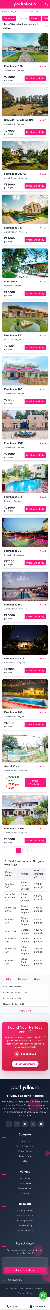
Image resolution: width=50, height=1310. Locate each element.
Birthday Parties (25, 1220)
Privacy (21, 1293)
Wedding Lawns (25, 1188)
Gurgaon (13, 11)
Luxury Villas (25, 1183)
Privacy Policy (25, 1151)
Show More (25, 1010)
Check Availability (35, 78)
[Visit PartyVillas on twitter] (25, 1124)
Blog (25, 1161)
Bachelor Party (25, 1225)
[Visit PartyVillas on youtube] (41, 1124)
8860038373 (28, 1053)
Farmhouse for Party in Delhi (15, 992)
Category (23, 18)
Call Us (14, 1306)
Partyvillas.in (19, 1288)
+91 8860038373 (14, 1280)
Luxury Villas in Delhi (12, 998)
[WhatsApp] (43, 1295)
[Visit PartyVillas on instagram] (17, 1124)
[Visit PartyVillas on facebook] (9, 1124)
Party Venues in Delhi (12, 986)
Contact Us (25, 1141)
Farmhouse (33, 11)
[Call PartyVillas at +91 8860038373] (46, 4)
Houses (25, 1193)
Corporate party (25, 1215)
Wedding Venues (25, 1210)
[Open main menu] (3, 4)
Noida (37, 979)
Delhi (8, 979)
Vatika (23, 11)
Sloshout (20, 1108)
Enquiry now (25, 1156)
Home (4, 11)
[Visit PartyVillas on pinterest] (33, 1124)
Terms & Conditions (25, 1146)
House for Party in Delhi (13, 1004)
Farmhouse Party (25, 1230)
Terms (29, 1293)
